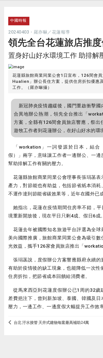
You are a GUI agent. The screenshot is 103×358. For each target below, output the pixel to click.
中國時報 (18, 20)
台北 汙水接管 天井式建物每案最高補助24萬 (51, 322)
